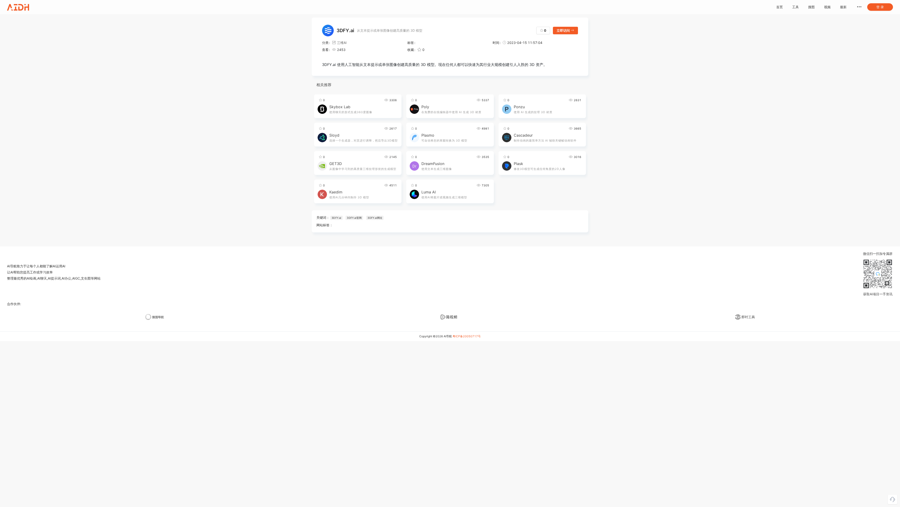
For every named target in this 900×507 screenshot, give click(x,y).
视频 (827, 7)
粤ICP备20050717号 (467, 336)
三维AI (342, 43)
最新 (843, 7)
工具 (795, 7)
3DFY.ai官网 (354, 217)
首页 (779, 7)
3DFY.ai (336, 217)
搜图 (811, 7)
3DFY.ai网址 (375, 217)
